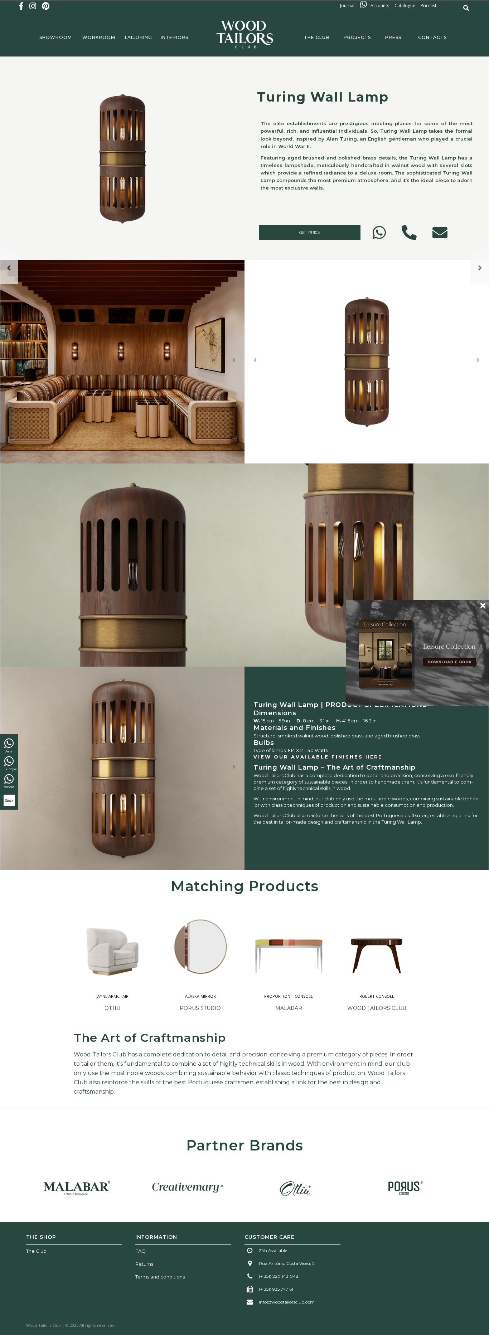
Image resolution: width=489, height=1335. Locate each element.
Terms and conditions (160, 1277)
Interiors (174, 37)
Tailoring (138, 37)
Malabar (288, 1008)
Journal (349, 6)
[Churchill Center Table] (480, 267)
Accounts (380, 6)
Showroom (55, 37)
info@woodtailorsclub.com (287, 1302)
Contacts (432, 37)
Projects (357, 37)
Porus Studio (200, 1008)
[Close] (482, 605)
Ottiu (112, 1008)
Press (394, 37)
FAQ (140, 1251)
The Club (315, 37)
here (373, 757)
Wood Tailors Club (376, 1008)
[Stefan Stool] (9, 267)
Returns (144, 1264)
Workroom (98, 37)
